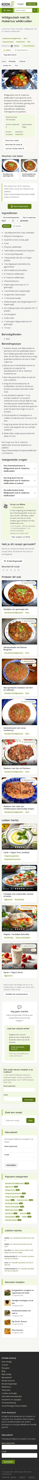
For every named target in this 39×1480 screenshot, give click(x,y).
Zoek (30, 1120)
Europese (9, 134)
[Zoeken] (34, 10)
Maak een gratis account (17, 1048)
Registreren (31, 4)
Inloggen (20, 4)
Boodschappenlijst (9, 1384)
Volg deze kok (9, 55)
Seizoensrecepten (8, 42)
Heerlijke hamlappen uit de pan (22, 1301)
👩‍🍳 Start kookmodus (19, 206)
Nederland (19, 134)
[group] (19, 79)
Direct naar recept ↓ (12, 140)
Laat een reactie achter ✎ (14, 149)
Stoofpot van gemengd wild (16, 609)
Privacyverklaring (9, 1403)
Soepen (9, 1200)
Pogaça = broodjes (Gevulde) (16, 934)
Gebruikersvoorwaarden (12, 1396)
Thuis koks (6, 1390)
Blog (3, 1371)
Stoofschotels (20, 42)
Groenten (25, 1213)
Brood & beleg (19, 899)
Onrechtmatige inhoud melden (14, 1406)
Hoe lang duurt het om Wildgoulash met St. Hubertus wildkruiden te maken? (16, 480)
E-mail (6, 1095)
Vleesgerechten (12, 1190)
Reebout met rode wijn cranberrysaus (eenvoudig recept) (19, 807)
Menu (9, 10)
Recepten (19, 29)
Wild (28, 42)
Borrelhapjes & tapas (13, 1203)
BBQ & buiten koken (13, 1210)
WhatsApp (12, 61)
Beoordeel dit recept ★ (13, 144)
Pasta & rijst (11, 1213)
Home (13, 29)
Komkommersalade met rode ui (21, 1312)
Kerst (25, 38)
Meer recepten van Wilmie (20, 537)
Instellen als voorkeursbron (17, 994)
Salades (26, 1217)
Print (16, 65)
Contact (5, 1365)
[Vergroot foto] (5, 86)
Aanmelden (28, 1100)
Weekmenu (6, 1387)
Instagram (22, 1477)
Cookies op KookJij (9, 1393)
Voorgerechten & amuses (12, 859)
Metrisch (6, 226)
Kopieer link (7, 65)
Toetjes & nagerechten (11, 856)
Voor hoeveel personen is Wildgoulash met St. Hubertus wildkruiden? (16, 468)
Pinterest (22, 61)
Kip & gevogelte (12, 1217)
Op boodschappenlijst (11, 217)
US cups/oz (17, 226)
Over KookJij (6, 1362)
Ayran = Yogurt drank (13, 972)
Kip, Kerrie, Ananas (19, 1321)
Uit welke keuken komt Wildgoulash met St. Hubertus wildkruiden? (16, 493)
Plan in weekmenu (29, 217)
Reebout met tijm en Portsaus (17, 768)
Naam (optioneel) (9, 1086)
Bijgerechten (8, 899)
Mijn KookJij (6, 1374)
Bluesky (13, 1477)
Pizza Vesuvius (17, 1330)
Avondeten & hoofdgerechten (12, 38)
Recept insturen (8, 1381)
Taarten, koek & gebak (23, 938)
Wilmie (22, 504)
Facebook (31, 1477)
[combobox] (23, 10)
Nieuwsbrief (6, 1377)
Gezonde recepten (13, 1220)
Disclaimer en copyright (11, 1400)
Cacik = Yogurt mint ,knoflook (16, 852)
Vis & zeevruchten (24, 1200)
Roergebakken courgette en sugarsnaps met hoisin (23, 1291)
